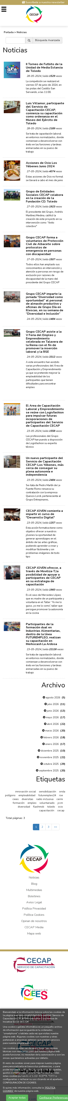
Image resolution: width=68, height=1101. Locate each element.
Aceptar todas (17, 1097)
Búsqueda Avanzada (47, 40)
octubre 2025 (51, 764)
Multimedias (34, 890)
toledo (51, 806)
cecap (60, 810)
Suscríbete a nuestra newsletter (45, 2)
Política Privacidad (34, 908)
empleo (32, 803)
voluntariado (47, 803)
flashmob (38, 806)
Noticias (22, 32)
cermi (59, 799)
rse (61, 795)
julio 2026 (53, 704)
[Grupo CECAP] (34, 14)
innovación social (25, 791)
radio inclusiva (44, 799)
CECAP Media (34, 927)
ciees (15, 799)
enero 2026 (52, 744)
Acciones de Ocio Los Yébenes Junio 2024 (41, 164)
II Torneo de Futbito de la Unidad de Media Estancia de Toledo (44, 67)
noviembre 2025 (49, 757)
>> (55, 827)
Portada (9, 32)
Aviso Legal (34, 902)
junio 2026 (52, 711)
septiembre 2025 (48, 770)
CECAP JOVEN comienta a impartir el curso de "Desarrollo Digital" (44, 514)
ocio (60, 806)
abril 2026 (52, 724)
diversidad (24, 806)
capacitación (46, 810)
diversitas (27, 799)
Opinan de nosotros (34, 921)
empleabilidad (27, 795)
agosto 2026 (52, 697)
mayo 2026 (52, 717)
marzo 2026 (52, 730)
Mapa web (34, 933)
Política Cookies (34, 915)
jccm (60, 803)
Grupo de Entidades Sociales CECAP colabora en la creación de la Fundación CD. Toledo (44, 196)
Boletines (34, 896)
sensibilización (47, 791)
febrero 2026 (51, 737)
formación (19, 803)
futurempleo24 (47, 795)
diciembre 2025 (49, 750)
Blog (34, 884)
